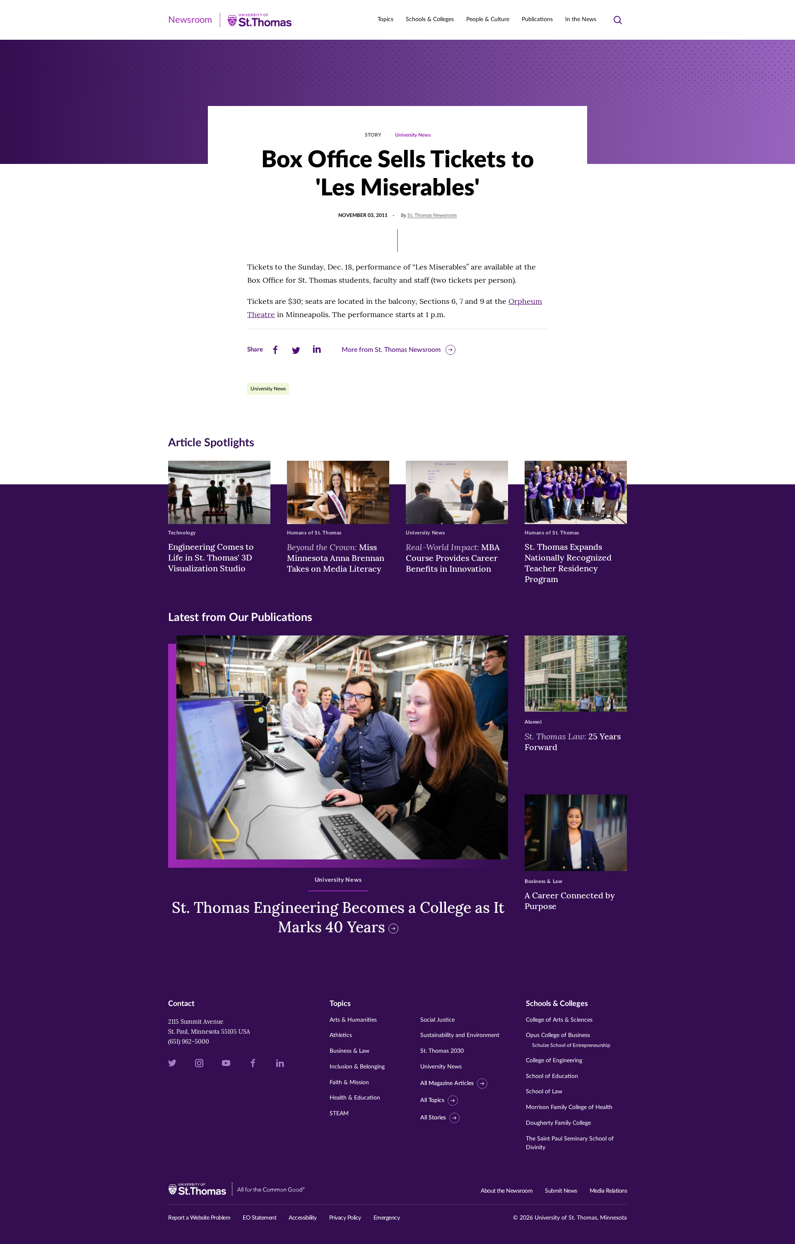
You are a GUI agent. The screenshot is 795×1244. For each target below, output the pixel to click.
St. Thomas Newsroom (432, 215)
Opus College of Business (568, 1040)
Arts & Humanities (353, 1020)
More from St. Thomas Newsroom (391, 349)
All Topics (432, 1100)
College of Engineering (554, 1061)
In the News (580, 19)
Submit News (561, 1191)
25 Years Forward (573, 741)
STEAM (339, 1113)
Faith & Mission (349, 1082)
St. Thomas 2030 (442, 1051)
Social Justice (437, 1020)
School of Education (552, 1076)
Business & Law (349, 1051)
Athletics (341, 1035)
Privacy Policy (345, 1218)
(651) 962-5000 (188, 1041)
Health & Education (355, 1098)
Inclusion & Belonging (357, 1067)
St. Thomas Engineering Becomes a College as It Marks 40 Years (338, 917)
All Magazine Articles (447, 1083)
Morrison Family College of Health (569, 1107)
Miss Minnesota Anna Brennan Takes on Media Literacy (335, 557)
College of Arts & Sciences (559, 1020)
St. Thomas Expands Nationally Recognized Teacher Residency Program (568, 562)
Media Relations (608, 1191)
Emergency (386, 1218)
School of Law (544, 1092)
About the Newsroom (506, 1191)
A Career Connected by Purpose (570, 900)
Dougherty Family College (558, 1123)
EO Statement (259, 1218)
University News (413, 134)
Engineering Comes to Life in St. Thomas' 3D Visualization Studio (211, 557)
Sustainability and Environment (459, 1035)
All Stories (433, 1118)
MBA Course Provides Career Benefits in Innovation (453, 557)
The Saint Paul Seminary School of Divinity (570, 1143)
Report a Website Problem (199, 1218)
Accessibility (303, 1218)
